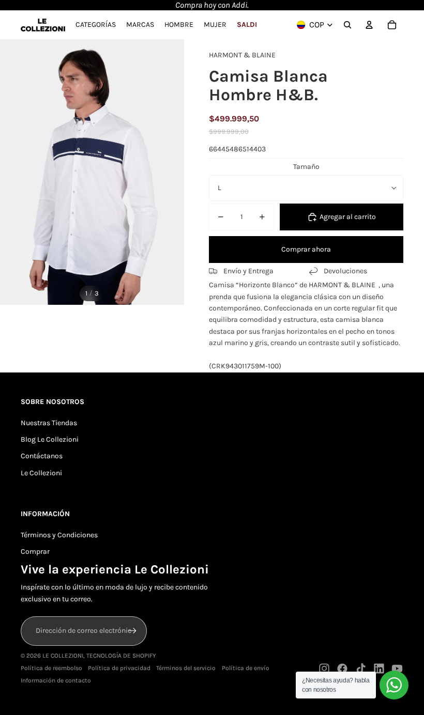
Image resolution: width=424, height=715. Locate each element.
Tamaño (306, 166)
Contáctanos (42, 456)
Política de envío (245, 668)
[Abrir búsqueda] (347, 24)
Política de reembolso (51, 668)
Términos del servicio (186, 668)
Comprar (35, 551)
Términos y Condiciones (59, 535)
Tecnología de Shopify (121, 655)
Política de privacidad (119, 668)
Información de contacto (56, 680)
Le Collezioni (41, 473)
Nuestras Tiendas (49, 422)
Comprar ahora (306, 249)
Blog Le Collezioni (50, 439)
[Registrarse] (132, 631)
